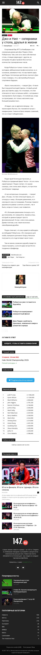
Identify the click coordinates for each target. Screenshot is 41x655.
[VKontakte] (18, 568)
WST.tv (11, 7)
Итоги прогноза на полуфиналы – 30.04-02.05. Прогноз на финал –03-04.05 (26, 505)
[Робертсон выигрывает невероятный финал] (7, 313)
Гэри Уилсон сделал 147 (30, 265)
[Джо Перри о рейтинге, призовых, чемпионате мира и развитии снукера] (7, 323)
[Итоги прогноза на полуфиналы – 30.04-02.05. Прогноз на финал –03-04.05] (7, 506)
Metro (4, 307)
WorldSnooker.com (16, 255)
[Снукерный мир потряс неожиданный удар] (7, 582)
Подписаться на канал (22, 380)
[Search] (38, 2)
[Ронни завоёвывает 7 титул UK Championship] (7, 601)
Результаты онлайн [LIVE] (13, 647)
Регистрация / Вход (29, 647)
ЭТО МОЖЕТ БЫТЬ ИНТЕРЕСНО (13, 297)
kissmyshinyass (8, 45)
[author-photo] (20, 284)
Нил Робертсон (20, 257)
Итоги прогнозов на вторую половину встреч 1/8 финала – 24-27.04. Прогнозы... (25, 525)
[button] (3, 2)
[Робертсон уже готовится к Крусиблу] (7, 304)
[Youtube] (23, 568)
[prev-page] (3, 330)
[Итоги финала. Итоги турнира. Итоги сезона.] (20, 471)
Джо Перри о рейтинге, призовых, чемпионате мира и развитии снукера (25, 323)
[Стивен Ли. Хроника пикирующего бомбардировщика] (7, 592)
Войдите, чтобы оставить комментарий (20, 343)
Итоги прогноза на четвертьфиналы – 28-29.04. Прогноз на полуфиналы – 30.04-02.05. (26, 515)
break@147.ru (27, 562)
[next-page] (6, 330)
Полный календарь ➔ (9, 363)
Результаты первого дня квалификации (10, 266)
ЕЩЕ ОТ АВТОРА (32, 297)
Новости (4, 7)
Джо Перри (11, 257)
